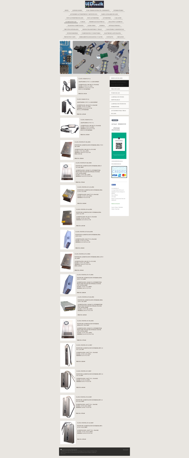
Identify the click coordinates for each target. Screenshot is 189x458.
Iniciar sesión (125, 449)
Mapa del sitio (74, 449)
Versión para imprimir (66, 449)
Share (114, 184)
